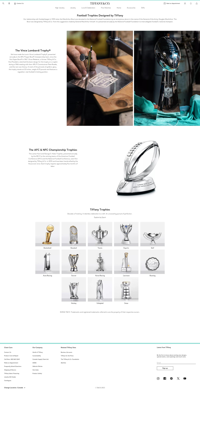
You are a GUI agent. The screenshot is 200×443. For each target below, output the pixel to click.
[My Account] (185, 3)
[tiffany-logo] (100, 3)
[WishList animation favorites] (191, 3)
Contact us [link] (20, 3)
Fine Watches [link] (106, 8)
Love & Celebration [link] (88, 8)
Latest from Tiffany (164, 347)
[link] (9, 3)
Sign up (165, 368)
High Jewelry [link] (59, 8)
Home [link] (119, 8)
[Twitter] (178, 378)
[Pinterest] (172, 378)
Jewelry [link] (73, 8)
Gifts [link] (143, 8)
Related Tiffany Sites (68, 347)
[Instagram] (158, 378)
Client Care (8, 347)
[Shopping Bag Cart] (197, 3)
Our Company (37, 347)
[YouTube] (185, 378)
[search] (3, 3)
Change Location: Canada (13, 388)
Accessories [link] (131, 8)
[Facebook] (165, 378)
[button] (3, 3)
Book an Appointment (173, 3)
